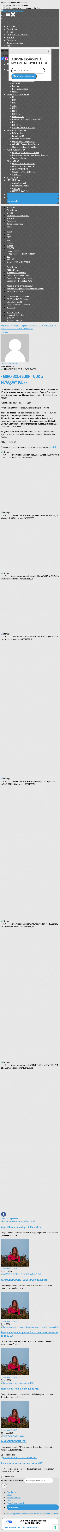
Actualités (11, 26)
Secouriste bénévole (20, 158)
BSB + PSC (16, 124)
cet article (53, 447)
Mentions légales (14, 1497)
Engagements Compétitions (23, 141)
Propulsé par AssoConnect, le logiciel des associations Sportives (32, 1513)
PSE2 (14, 102)
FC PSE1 (15, 108)
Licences (10, 1494)
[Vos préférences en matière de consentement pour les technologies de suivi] (55, 1527)
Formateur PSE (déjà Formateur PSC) (27, 119)
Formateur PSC (18, 116)
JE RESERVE (16, 174)
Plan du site (11, 1492)
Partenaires (11, 40)
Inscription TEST (19, 135)
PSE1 (14, 99)
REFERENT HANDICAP (20, 191)
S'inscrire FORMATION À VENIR (23, 127)
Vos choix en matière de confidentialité (33, 1521)
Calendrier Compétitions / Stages (25, 144)
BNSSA (15, 97)
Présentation (12, 29)
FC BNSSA (16, 113)
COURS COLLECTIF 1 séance (23, 166)
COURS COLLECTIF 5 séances (23, 163)
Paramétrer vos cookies (16, 1503)
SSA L (14, 105)
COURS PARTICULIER (20, 169)
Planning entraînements (22, 138)
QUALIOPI (16, 188)
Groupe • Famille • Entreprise (23, 171)
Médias (9, 45)
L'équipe (10, 31)
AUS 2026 (10, 37)
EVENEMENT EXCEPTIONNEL (18, 34)
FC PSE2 (15, 111)
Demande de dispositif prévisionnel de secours (30, 155)
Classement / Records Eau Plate (25, 147)
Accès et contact (19, 182)
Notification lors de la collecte (21, 1527)
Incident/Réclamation (20, 185)
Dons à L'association (15, 42)
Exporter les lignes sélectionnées (14, 2)
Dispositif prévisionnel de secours (25, 152)
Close (48, 51)
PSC (13, 122)
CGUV (9, 1500)
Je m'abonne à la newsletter (12, 1480)
